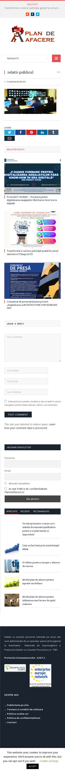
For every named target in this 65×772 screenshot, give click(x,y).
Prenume (10, 458)
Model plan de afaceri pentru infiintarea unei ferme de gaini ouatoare (38, 600)
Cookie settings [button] (49, 761)
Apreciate (11, 511)
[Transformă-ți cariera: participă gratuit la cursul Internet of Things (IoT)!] (32, 229)
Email (8, 470)
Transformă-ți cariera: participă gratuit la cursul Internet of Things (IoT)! (33, 8)
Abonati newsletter (19, 483)
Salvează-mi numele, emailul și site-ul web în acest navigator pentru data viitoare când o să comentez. (32, 403)
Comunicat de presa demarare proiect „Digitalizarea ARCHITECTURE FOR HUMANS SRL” (32, 304)
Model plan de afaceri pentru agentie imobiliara (38, 581)
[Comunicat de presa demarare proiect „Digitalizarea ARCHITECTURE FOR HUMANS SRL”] (32, 280)
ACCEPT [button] (33, 766)
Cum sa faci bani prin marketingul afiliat (40, 547)
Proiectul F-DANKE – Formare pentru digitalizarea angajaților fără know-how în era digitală (32, 200)
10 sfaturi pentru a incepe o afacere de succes (41, 564)
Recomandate (41, 511)
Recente (25, 511)
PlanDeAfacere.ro (16, 81)
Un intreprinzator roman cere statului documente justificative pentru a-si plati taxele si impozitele (39, 529)
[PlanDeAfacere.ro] (32, 33)
